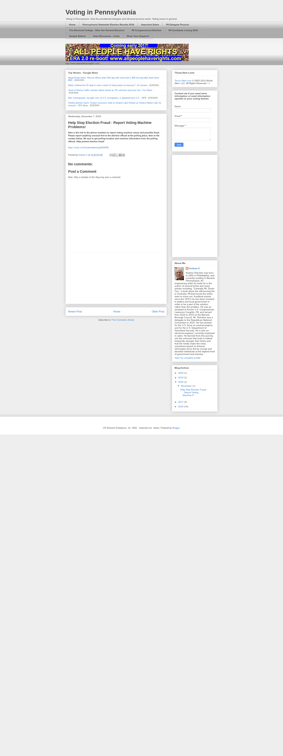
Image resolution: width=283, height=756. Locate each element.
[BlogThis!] (114, 155)
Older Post (158, 311)
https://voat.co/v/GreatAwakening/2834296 (88, 147)
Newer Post (75, 311)
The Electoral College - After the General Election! (97, 30)
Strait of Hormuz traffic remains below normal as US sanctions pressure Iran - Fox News (110, 90)
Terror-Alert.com (183, 80)
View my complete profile (187, 358)
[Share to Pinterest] (123, 155)
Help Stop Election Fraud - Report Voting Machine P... (193, 392)
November (186, 386)
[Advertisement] (116, 278)
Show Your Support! (138, 36)
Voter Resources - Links (106, 36)
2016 (181, 406)
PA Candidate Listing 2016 (183, 30)
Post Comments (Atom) (123, 320)
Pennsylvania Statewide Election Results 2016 (108, 24)
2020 (181, 373)
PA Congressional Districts (146, 30)
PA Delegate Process (177, 24)
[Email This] (111, 155)
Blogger (175, 428)
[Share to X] (117, 155)
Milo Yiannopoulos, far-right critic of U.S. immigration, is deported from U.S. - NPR (107, 98)
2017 (181, 402)
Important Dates (150, 24)
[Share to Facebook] (120, 155)
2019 (181, 377)
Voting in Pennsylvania (101, 12)
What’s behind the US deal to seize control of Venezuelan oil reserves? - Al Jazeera (107, 85)
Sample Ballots (77, 36)
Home (72, 24)
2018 (181, 382)
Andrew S (194, 268)
